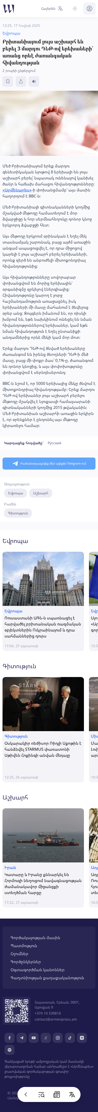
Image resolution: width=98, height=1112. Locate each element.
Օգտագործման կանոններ (38, 969)
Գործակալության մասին (35, 937)
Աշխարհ (40, 493)
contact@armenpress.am (56, 1019)
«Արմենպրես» (17, 190)
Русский (54, 442)
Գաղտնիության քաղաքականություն (47, 977)
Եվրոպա (15, 493)
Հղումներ (19, 953)
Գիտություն (18, 513)
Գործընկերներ (26, 961)
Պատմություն (24, 945)
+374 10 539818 (48, 1013)
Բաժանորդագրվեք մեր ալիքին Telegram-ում (53, 463)
